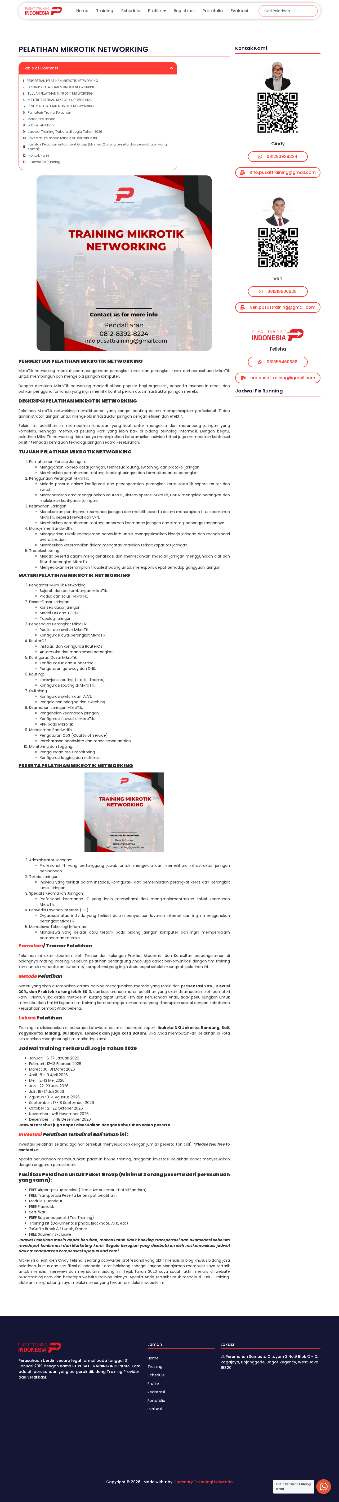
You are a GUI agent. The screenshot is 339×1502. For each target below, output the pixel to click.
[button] (171, 68)
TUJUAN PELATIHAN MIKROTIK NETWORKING (60, 93)
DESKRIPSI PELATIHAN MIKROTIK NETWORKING (62, 87)
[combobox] (288, 11)
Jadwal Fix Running (44, 162)
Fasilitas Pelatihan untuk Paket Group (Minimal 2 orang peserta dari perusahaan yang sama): (97, 146)
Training (104, 11)
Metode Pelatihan (41, 119)
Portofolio (213, 11)
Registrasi (184, 11)
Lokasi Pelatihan (41, 125)
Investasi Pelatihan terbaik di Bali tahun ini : (64, 138)
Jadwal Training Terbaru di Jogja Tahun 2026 (65, 131)
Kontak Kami (39, 155)
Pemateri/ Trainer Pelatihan (49, 112)
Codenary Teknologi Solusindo (203, 1482)
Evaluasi (239, 11)
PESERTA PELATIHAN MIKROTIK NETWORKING (61, 106)
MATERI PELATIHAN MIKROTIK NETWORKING (60, 100)
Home (82, 11)
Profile (154, 11)
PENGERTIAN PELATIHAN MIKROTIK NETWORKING (62, 80)
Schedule (130, 11)
